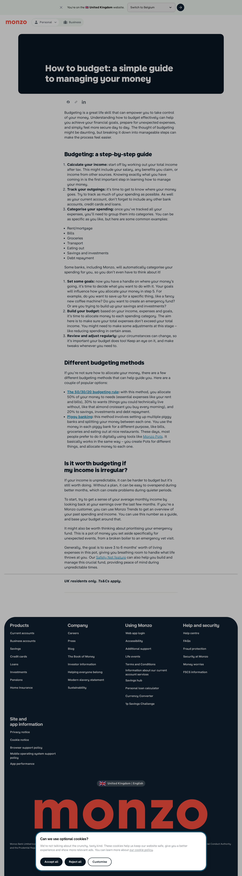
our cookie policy (141, 850)
